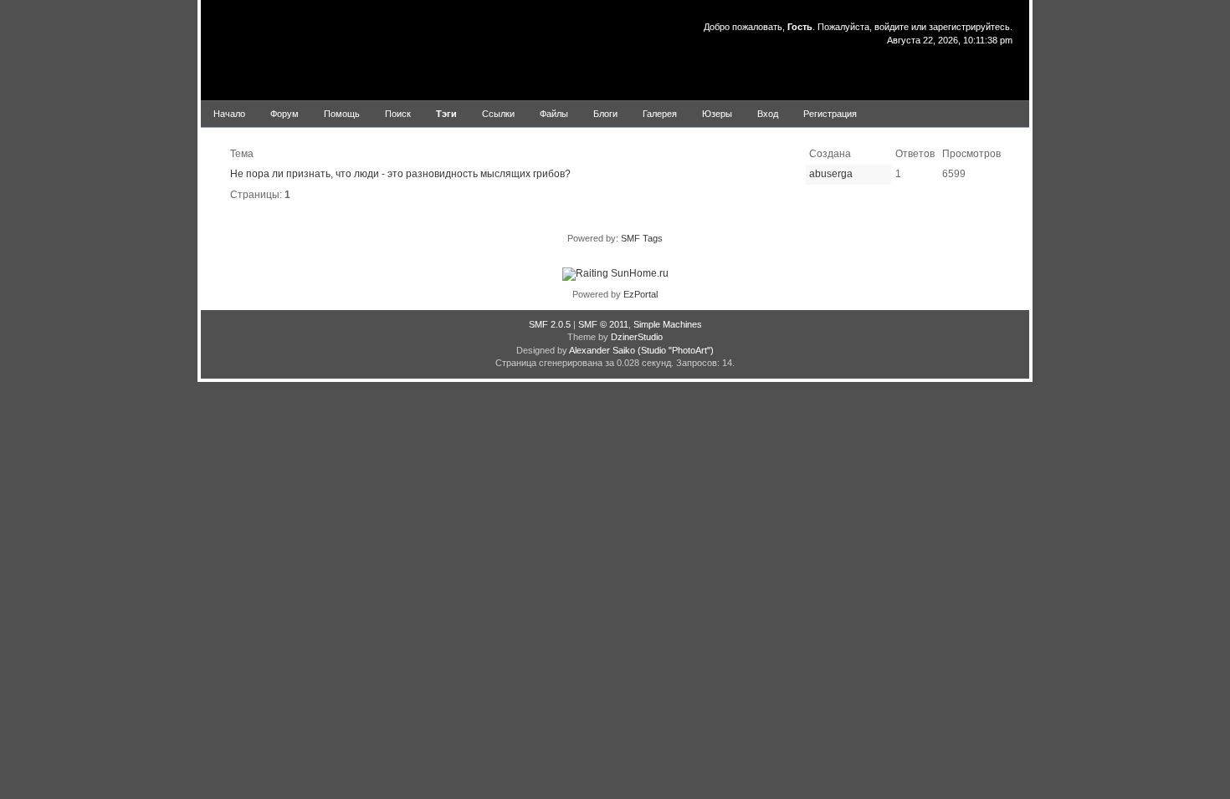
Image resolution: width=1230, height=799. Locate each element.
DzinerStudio (637, 337)
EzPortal (640, 294)
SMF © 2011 (603, 324)
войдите (891, 27)
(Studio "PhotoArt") (676, 350)
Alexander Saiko (602, 350)
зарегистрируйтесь (969, 27)
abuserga (831, 174)
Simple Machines (667, 324)
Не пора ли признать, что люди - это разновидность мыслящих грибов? (400, 174)
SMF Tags (642, 238)
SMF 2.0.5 (550, 324)
